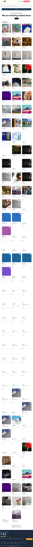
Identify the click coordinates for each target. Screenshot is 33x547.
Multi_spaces (14, 264)
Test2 (23, 426)
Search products (4, 3)
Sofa (13, 480)
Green (13, 156)
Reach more (5, 543)
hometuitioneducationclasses (11, 6)
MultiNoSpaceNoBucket (5, 399)
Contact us (22, 543)
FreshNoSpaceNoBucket (15, 385)
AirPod (13, 88)
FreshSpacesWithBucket (5, 385)
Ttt (12, 210)
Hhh (12, 439)
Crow (13, 426)
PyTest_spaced (24, 277)
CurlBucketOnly (24, 291)
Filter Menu (16, 9)
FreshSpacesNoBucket (25, 385)
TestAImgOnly (24, 318)
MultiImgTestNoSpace (5, 426)
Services (4, 6)
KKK (2, 142)
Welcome (3, 196)
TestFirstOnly (24, 358)
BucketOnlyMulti (14, 250)
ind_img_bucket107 (14, 223)
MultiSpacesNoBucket (25, 399)
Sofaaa (3, 115)
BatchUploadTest (4, 237)
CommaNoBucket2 (4, 345)
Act (12, 304)
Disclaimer (18, 542)
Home (1, 6)
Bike (3, 88)
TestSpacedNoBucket (15, 358)
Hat (2, 169)
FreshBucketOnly (25, 372)
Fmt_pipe (3, 250)
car (12, 196)
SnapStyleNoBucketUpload (26, 304)
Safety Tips (2, 543)
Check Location (24, 88)
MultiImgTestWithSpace (25, 412)
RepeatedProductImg (15, 345)
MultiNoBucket (14, 412)
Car (2, 453)
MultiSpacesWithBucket (15, 399)
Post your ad (27, 1)
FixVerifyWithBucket (14, 331)
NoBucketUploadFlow (25, 345)
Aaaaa (3, 210)
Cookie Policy (8, 543)
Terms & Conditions (11, 543)
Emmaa (3, 331)
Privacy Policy (15, 543)
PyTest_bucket (14, 277)
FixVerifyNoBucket (25, 331)
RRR (23, 439)
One (23, 61)
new (13, 34)
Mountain (24, 129)
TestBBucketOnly (14, 318)
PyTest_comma (4, 291)
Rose (13, 507)
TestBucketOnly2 (4, 372)
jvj (12, 129)
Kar (2, 129)
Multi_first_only (4, 264)
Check (3, 156)
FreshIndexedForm (14, 372)
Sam (13, 183)
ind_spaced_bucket (4, 223)
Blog (25, 542)
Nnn (23, 115)
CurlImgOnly (4, 304)
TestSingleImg (4, 358)
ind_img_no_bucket (25, 223)
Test (3, 439)
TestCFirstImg (4, 318)
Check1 (13, 142)
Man (2, 507)
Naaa (3, 480)
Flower (23, 453)
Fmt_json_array (14, 237)
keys (23, 507)
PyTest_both (4, 277)
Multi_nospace (24, 264)
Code (23, 480)
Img (2, 183)
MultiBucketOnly (4, 412)
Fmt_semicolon (24, 237)
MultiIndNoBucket (25, 250)
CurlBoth (13, 291)
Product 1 (24, 183)
